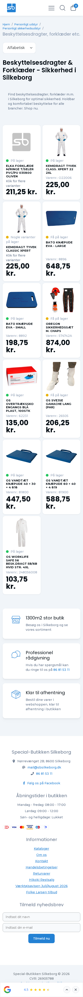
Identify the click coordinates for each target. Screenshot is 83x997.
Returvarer (41, 874)
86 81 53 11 (61, 670)
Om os (41, 855)
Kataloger (41, 849)
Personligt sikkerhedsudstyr (22, 28)
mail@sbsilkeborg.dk (44, 767)
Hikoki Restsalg (41, 880)
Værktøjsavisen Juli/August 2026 (41, 886)
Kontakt (41, 861)
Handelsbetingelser (42, 867)
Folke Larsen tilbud (41, 892)
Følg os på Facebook (43, 783)
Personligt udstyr (26, 24)
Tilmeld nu (41, 938)
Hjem (6, 24)
